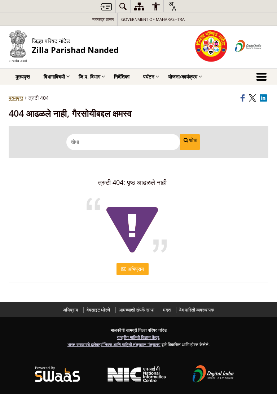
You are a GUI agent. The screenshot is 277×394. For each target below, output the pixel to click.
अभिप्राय (135, 268)
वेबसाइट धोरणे (98, 310)
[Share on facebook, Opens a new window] (243, 98)
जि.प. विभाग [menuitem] (89, 76)
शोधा (193, 140)
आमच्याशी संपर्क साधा (136, 310)
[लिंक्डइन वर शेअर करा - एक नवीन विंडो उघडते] (264, 98)
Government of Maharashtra (153, 19)
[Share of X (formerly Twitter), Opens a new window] (253, 98)
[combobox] (172, 6)
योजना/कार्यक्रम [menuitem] (182, 76)
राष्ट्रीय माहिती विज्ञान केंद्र (138, 337)
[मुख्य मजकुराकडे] (106, 7)
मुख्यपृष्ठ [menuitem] (23, 76)
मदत (167, 310)
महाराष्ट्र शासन (103, 19)
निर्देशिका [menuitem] (121, 76)
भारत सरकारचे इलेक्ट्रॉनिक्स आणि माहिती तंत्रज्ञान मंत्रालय (114, 344)
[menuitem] (123, 6)
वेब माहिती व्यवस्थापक (196, 310)
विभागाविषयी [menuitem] (54, 76)
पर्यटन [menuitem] (148, 76)
